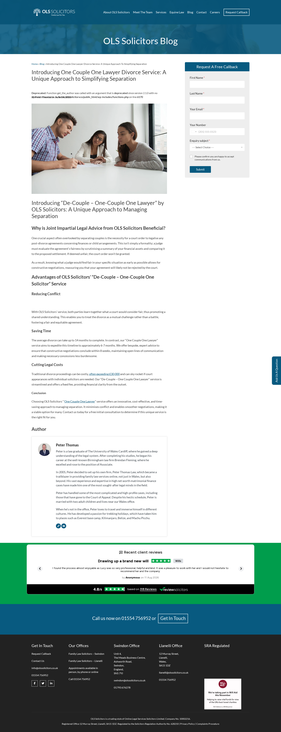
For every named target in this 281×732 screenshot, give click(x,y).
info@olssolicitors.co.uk (45, 667)
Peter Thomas (67, 445)
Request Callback (237, 12)
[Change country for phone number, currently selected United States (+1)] (193, 131)
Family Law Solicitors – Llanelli (85, 660)
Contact (201, 12)
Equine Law (177, 12)
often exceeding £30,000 (104, 374)
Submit (200, 169)
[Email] (63, 526)
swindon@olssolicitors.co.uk (129, 680)
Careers (215, 12)
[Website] (58, 526)
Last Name (197, 93)
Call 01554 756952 (79, 679)
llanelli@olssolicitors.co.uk (173, 672)
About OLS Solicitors (116, 12)
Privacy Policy (187, 723)
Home (35, 64)
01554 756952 (136, 618)
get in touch (173, 618)
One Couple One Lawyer (79, 401)
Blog (190, 12)
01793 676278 (122, 687)
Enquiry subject (200, 140)
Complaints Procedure (207, 723)
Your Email (197, 109)
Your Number (198, 124)
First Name (197, 77)
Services (161, 12)
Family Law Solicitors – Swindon (86, 653)
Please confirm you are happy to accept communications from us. (214, 158)
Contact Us (38, 660)
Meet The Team (143, 12)
